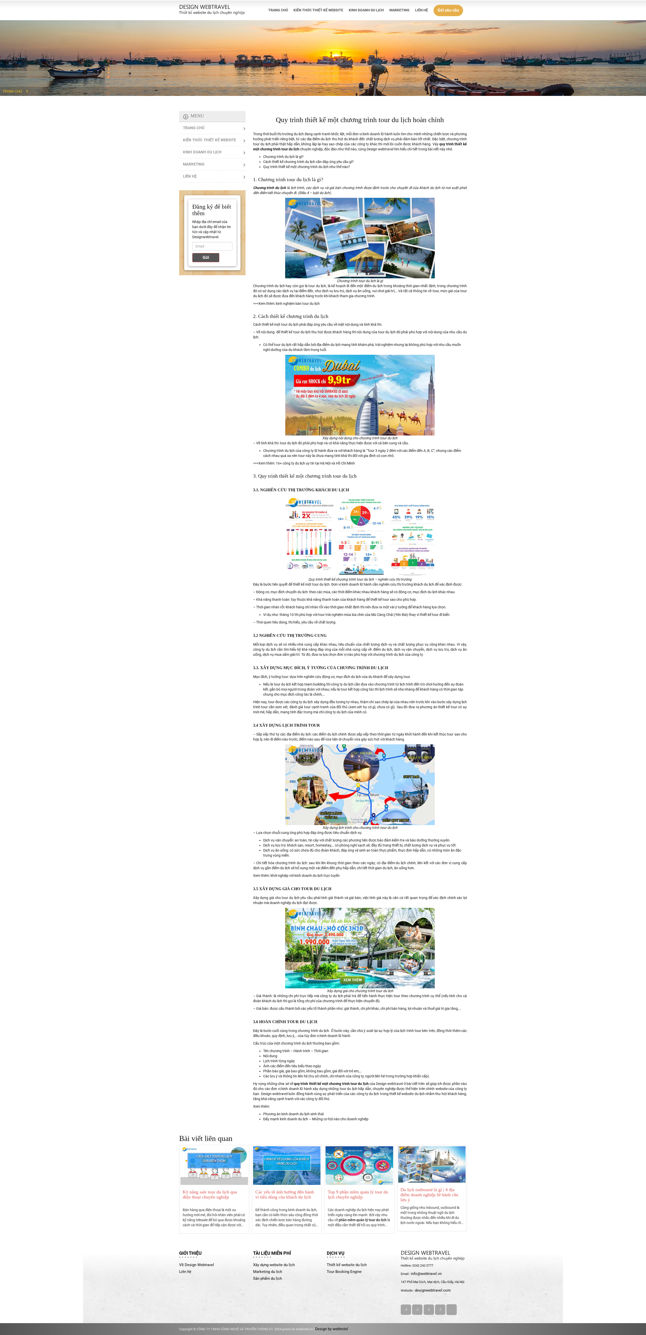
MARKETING (399, 10)
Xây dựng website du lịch (274, 1265)
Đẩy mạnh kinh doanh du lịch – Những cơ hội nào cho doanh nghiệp (315, 1119)
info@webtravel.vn (426, 1273)
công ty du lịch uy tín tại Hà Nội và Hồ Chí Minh (319, 463)
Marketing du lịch (267, 1271)
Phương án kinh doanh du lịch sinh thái (293, 1114)
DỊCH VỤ (335, 1253)
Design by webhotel (331, 1329)
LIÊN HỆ (421, 10)
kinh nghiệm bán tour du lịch (298, 304)
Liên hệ (185, 1271)
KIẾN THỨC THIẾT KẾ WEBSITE (318, 10)
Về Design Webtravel (196, 1265)
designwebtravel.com (433, 1290)
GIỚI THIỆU (190, 1253)
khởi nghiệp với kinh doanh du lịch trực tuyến (305, 876)
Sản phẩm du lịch (267, 1278)
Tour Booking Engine (344, 1271)
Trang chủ (12, 91)
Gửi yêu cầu (448, 10)
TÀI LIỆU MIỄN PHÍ (272, 1253)
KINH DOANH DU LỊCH (366, 10)
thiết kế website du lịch (407, 1094)
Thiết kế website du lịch (347, 1265)
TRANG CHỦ (278, 10)
